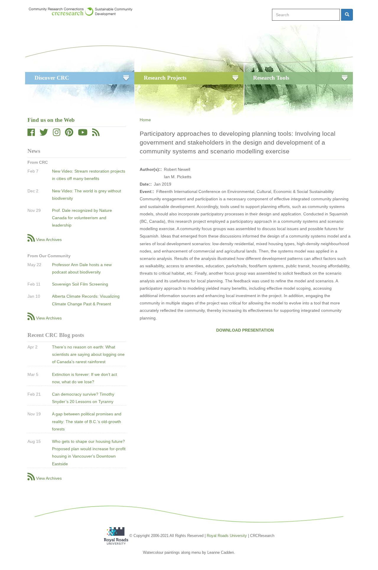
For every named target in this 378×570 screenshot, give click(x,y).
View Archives (49, 239)
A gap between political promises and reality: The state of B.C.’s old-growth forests (86, 421)
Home (145, 119)
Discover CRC (52, 78)
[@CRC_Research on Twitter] (44, 134)
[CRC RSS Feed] (96, 134)
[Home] (83, 11)
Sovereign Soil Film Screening (80, 284)
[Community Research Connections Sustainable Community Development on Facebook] (31, 134)
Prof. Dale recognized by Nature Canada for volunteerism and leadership (82, 217)
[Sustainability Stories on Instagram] (56, 134)
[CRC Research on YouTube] (82, 134)
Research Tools (271, 78)
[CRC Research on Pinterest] (69, 134)
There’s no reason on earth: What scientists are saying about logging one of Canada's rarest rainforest (88, 354)
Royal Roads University (227, 535)
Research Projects (165, 78)
